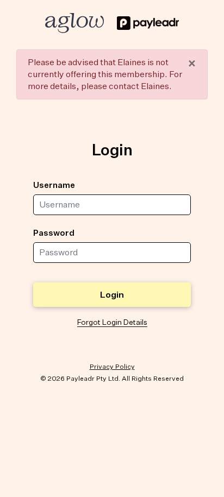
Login (112, 294)
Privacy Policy (112, 366)
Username (54, 185)
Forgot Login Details (112, 322)
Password (53, 232)
